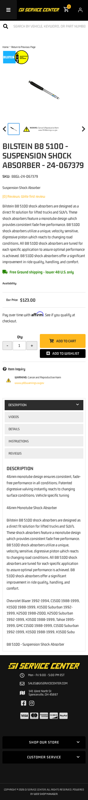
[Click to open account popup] (80, 9)
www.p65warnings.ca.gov (29, 383)
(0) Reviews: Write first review (23, 196)
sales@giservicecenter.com (47, 683)
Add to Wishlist (65, 353)
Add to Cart (66, 341)
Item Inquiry (16, 369)
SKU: (6, 176)
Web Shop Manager (45, 793)
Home (5, 46)
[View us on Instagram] (31, 703)
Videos (14, 417)
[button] (44, 26)
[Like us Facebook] (23, 703)
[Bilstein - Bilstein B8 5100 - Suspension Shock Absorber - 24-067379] (15, 57)
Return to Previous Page (23, 46)
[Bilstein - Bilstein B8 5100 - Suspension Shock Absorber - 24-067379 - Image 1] (14, 129)
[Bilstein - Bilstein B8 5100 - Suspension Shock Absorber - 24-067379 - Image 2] (41, 129)
